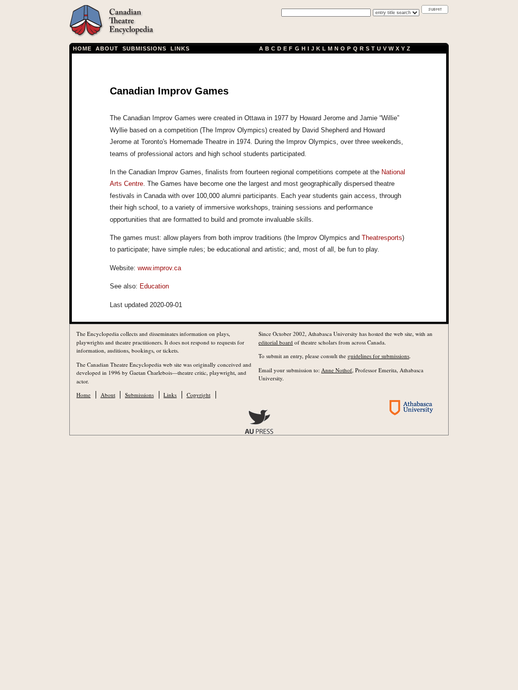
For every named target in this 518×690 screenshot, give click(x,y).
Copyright (198, 395)
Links (180, 48)
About (107, 48)
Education (154, 286)
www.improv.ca (159, 268)
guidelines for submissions (378, 356)
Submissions (144, 48)
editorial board (275, 342)
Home (82, 48)
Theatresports (382, 237)
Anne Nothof (336, 370)
